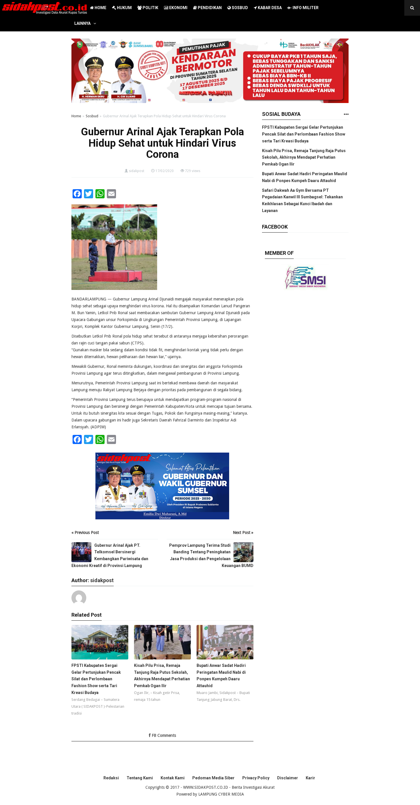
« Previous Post (85, 532)
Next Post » (243, 532)
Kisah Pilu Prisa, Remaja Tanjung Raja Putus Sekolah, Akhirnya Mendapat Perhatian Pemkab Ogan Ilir (304, 157)
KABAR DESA (269, 7)
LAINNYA (82, 23)
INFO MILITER (305, 7)
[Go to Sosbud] (346, 115)
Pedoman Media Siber (213, 778)
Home (76, 116)
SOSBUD (239, 7)
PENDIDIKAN (209, 7)
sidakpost (136, 171)
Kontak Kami (173, 778)
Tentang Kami (140, 778)
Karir (310, 778)
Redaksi (111, 778)
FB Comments (163, 735)
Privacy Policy (255, 778)
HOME (100, 7)
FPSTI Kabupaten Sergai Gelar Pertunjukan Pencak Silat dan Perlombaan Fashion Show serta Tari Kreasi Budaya (303, 134)
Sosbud (92, 116)
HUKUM (124, 7)
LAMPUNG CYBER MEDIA (221, 794)
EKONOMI (177, 7)
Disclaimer (287, 778)
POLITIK (150, 7)
